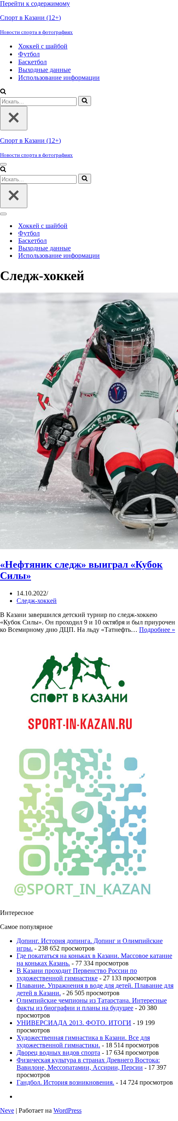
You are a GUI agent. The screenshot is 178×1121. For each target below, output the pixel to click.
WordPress (67, 1110)
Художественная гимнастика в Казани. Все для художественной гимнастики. (83, 1041)
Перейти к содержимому (35, 3)
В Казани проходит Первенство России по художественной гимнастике (77, 974)
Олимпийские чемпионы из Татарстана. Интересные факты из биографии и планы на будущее (92, 1004)
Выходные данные (44, 69)
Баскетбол (32, 61)
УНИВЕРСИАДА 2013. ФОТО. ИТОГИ (74, 1022)
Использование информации (59, 77)
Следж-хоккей (37, 600)
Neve (7, 1110)
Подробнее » (157, 629)
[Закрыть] (13, 118)
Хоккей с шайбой (42, 46)
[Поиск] (3, 92)
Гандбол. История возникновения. (65, 1082)
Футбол (29, 54)
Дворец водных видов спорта (58, 1052)
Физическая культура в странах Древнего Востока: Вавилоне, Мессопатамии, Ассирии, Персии (88, 1063)
